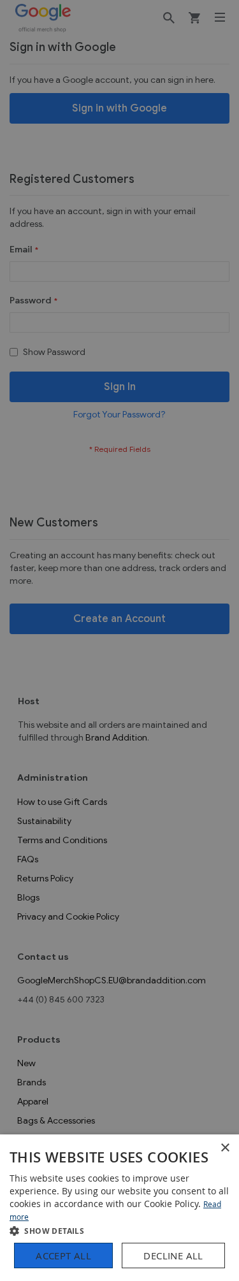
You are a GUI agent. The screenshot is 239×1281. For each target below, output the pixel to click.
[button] (119, 1230)
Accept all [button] (63, 1255)
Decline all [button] (173, 1255)
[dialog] (119, 1207)
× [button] (224, 1148)
